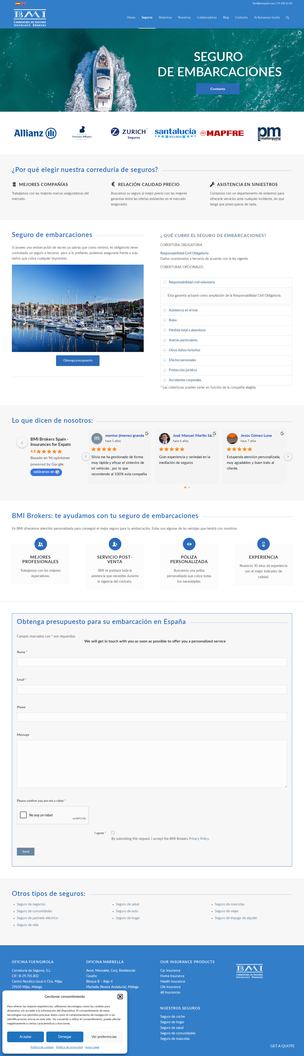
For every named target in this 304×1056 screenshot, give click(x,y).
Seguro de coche (172, 1016)
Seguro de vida (28, 925)
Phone (21, 707)
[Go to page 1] (189, 487)
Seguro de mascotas (229, 904)
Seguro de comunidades (34, 911)
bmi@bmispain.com (264, 3)
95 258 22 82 (284, 3)
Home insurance (172, 976)
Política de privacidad (69, 1047)
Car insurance (170, 970)
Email (21, 679)
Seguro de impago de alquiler (236, 918)
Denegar (64, 1037)
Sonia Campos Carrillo (259, 436)
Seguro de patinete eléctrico (37, 918)
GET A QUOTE (282, 1046)
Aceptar (25, 1037)
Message (23, 735)
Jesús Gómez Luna (120, 436)
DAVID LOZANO (187, 436)
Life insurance (170, 987)
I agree (100, 833)
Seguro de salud (127, 904)
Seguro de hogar (128, 918)
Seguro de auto (127, 911)
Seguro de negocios (31, 904)
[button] (120, 996)
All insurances (170, 992)
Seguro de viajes (226, 911)
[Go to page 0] (185, 487)
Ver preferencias (104, 1037)
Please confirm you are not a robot (41, 801)
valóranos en (43, 472)
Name (22, 652)
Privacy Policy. (199, 839)
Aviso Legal (92, 1047)
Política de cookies (42, 1047)
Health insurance (172, 981)
